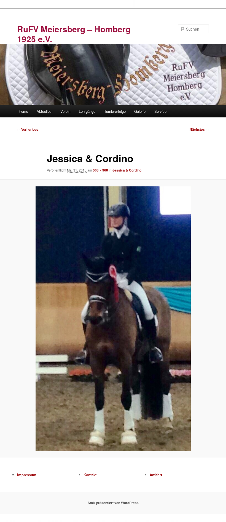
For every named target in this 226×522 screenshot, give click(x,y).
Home (23, 111)
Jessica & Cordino (126, 170)
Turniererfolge (115, 111)
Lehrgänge (87, 111)
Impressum (26, 474)
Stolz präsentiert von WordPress (113, 502)
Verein (65, 111)
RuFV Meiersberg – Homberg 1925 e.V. (74, 34)
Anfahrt (156, 474)
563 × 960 (100, 170)
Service (160, 111)
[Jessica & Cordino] (113, 318)
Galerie (140, 111)
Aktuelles (44, 111)
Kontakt (90, 474)
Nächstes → (199, 129)
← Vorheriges (27, 129)
